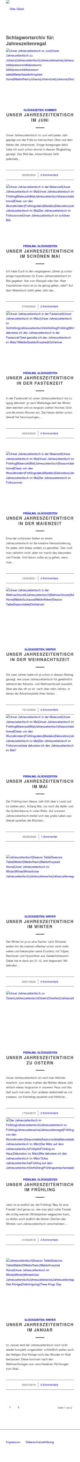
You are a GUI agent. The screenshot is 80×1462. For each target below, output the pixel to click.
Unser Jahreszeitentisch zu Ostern (40, 1060)
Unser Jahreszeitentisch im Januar (40, 1327)
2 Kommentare (49, 175)
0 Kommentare (49, 433)
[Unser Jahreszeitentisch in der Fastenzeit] (40, 338)
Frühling (29, 246)
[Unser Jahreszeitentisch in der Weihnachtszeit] (40, 615)
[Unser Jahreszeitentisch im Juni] (40, 75)
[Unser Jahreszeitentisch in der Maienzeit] (40, 478)
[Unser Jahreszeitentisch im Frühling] (40, 1145)
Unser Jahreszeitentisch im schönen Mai (40, 253)
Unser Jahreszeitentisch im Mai (40, 783)
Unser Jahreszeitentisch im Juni (40, 117)
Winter (51, 649)
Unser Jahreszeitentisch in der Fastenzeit (40, 380)
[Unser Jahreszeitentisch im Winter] (40, 882)
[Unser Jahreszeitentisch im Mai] (40, 741)
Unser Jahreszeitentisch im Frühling (40, 1187)
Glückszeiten (33, 110)
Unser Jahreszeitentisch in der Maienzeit (40, 520)
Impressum (13, 1442)
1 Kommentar (49, 836)
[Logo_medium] (33, 9)
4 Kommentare (49, 1239)
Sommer (50, 110)
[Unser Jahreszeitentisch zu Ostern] (40, 1018)
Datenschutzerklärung (40, 1442)
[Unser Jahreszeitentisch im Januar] (40, 1285)
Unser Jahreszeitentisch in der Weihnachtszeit (40, 656)
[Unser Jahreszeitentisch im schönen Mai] (40, 211)
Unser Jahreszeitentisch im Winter (40, 924)
